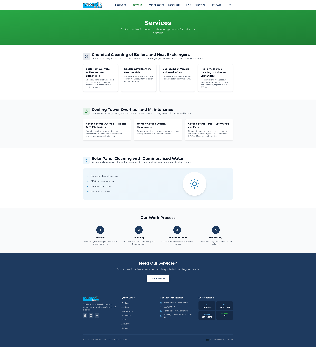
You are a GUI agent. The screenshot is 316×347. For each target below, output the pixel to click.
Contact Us (156, 278)
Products (120, 5)
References (174, 5)
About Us (200, 5)
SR (230, 5)
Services (137, 5)
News (188, 5)
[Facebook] (85, 315)
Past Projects (156, 5)
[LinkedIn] (91, 315)
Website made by (221, 340)
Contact (216, 5)
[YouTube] (97, 315)
